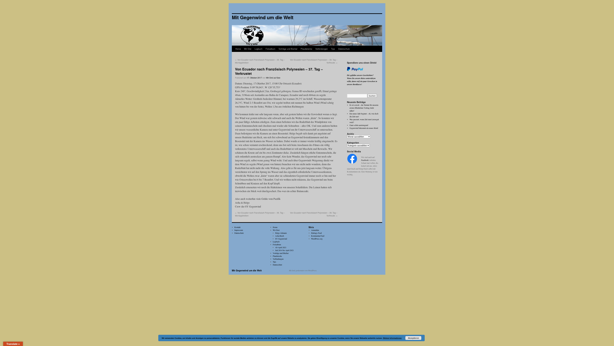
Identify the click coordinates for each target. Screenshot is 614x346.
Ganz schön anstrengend (359, 125)
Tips (333, 48)
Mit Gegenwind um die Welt (247, 270)
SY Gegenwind (281, 238)
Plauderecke (306, 48)
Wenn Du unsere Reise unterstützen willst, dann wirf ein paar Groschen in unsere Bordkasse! (362, 81)
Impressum (238, 230)
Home (238, 48)
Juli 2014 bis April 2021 (284, 250)
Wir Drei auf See (273, 77)
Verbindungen (321, 48)
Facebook (365, 160)
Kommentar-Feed (317, 236)
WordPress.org (317, 238)
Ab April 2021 (280, 247)
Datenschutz (344, 48)
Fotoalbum (270, 48)
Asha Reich (279, 236)
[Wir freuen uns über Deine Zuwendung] (355, 70)
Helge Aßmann (281, 233)
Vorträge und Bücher (288, 48)
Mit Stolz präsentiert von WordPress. (303, 270)
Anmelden (315, 230)
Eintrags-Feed (316, 233)
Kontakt (237, 227)
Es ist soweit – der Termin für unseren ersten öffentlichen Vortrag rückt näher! (364, 108)
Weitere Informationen (392, 338)
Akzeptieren (413, 338)
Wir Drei (247, 48)
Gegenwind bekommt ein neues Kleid (364, 128)
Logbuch (258, 48)
